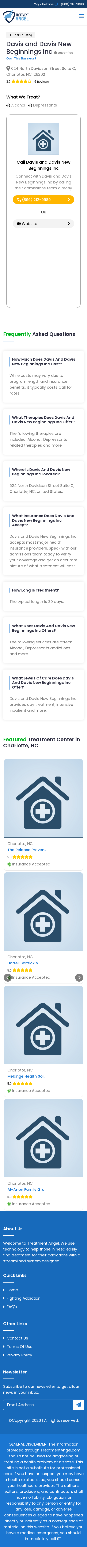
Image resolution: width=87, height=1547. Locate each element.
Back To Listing (22, 35)
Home (12, 1289)
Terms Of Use (19, 1346)
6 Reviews (41, 82)
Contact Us (17, 1338)
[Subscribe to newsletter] (78, 1405)
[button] (81, 15)
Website (29, 223)
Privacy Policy (19, 1355)
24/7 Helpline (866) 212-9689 (58, 4)
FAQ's (12, 1306)
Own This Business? (21, 58)
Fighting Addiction (24, 1298)
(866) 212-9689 (36, 199)
